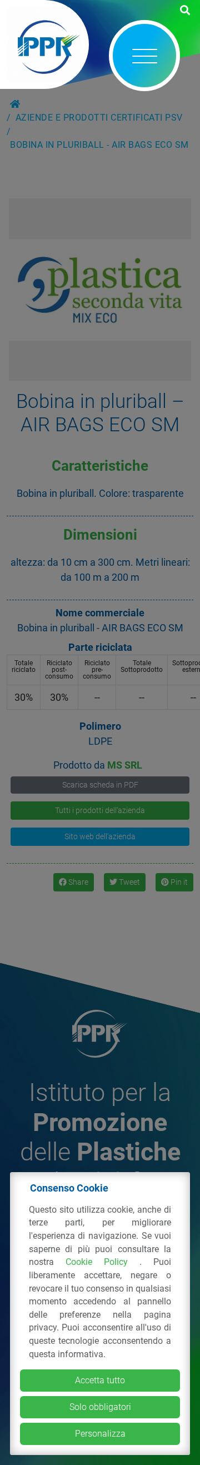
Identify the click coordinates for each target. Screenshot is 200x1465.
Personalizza (100, 1433)
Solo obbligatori (100, 1407)
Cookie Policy (102, 1262)
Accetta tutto (100, 1380)
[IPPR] (44, 44)
